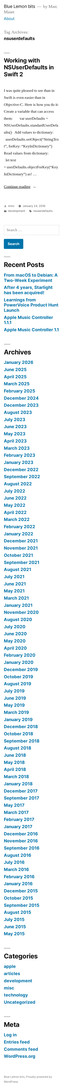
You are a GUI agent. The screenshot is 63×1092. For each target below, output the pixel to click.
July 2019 (14, 691)
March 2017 (16, 812)
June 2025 (15, 369)
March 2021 (16, 598)
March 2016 (16, 869)
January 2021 (18, 605)
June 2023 (15, 426)
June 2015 (15, 926)
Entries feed (17, 1042)
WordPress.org (19, 1056)
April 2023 (15, 441)
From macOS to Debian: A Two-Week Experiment (31, 277)
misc (9, 988)
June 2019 (15, 698)
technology (16, 995)
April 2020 (15, 648)
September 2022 (22, 476)
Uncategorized (19, 1002)
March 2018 (16, 776)
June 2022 (15, 498)
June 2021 (15, 583)
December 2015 (21, 890)
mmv (11, 206)
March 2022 (17, 519)
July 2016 (14, 862)
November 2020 (21, 612)
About (9, 18)
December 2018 (21, 726)
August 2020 (18, 619)
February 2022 (19, 526)
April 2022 (15, 512)
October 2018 (18, 733)
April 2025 (15, 376)
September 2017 (21, 798)
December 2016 (21, 833)
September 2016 (21, 848)
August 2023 (18, 412)
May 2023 (14, 433)
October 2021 (18, 555)
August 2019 (17, 683)
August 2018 (17, 748)
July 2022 (14, 491)
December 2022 (21, 469)
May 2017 (14, 805)
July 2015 (14, 919)
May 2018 (14, 762)
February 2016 (19, 876)
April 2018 (15, 769)
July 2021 (14, 576)
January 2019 (18, 719)
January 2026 (18, 362)
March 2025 (17, 383)
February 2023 (19, 455)
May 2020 (15, 641)
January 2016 (18, 883)
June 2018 (15, 755)
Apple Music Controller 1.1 (31, 329)
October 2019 (18, 676)
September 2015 (21, 905)
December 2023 (21, 405)
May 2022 (14, 505)
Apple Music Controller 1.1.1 (28, 320)
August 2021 (17, 569)
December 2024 (21, 398)
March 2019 (16, 712)
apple (10, 966)
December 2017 (21, 791)
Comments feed (21, 1049)
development (16, 211)
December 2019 (21, 669)
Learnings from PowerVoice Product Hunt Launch (31, 305)
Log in (10, 1034)
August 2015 (17, 912)
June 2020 (15, 633)
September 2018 (21, 741)
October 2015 (18, 898)
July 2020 (14, 626)
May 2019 (14, 705)
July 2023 (14, 419)
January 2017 (18, 826)
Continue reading (20, 186)
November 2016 (21, 840)
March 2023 (17, 448)
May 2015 (14, 933)
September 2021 (21, 562)
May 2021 (14, 590)
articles (12, 973)
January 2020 (18, 662)
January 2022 (18, 533)
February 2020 (19, 655)
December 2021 (21, 540)
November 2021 (21, 548)
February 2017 (19, 819)
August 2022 (18, 483)
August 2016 (17, 855)
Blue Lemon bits (19, 6)
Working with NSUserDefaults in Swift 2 (29, 67)
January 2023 (18, 462)
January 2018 (18, 783)
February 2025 (19, 391)
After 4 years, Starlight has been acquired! (28, 290)
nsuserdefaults (42, 211)
